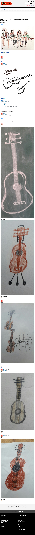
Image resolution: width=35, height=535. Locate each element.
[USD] (25, 5)
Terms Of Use (20, 520)
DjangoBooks (18, 525)
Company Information (21, 521)
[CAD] (27, 5)
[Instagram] (19, 511)
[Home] (9, 3)
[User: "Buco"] (2, 24)
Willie (4, 56)
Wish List (2, 528)
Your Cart (28, 1)
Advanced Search (3, 531)
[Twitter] (14, 511)
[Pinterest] (15, 511)
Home (19, 516)
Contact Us (2, 522)
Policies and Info (18, 515)
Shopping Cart (3, 527)
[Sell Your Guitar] (17, 506)
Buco (4, 100)
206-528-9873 (23, 529)
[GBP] (29, 5)
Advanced (33, 3)
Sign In (12, 9)
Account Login (3, 516)
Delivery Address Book (4, 519)
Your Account (1, 515)
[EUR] (31, 5)
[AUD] (33, 5)
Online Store (1, 525)
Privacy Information (21, 519)
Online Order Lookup (4, 521)
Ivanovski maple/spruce (12, 100)
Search (24, 3)
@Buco (2, 58)
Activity (5, 9)
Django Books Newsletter (4, 520)
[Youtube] (20, 511)
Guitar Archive (8, 9)
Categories (1, 7)
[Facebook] (12, 511)
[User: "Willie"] (2, 57)
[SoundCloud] (22, 511)
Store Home (2, 526)
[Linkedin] (17, 511)
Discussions (2, 9)
